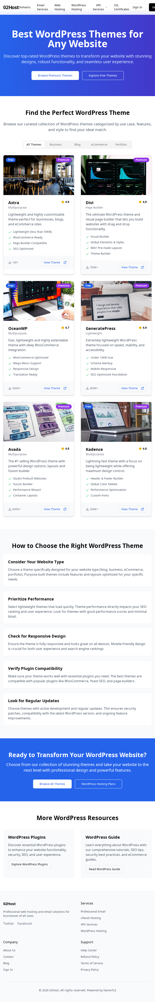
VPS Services (98, 7)
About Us (9, 950)
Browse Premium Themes (55, 75)
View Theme (52, 262)
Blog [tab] (77, 144)
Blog (6, 963)
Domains (24, 7)
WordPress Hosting (78, 7)
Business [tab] (56, 144)
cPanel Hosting (91, 918)
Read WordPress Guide (104, 869)
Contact (8, 957)
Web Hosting (59, 7)
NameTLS (110, 990)
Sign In (137, 7)
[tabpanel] (77, 335)
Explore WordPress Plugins (30, 864)
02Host (11, 7)
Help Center (89, 950)
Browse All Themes (52, 784)
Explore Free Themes (103, 75)
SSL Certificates (121, 7)
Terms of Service (92, 963)
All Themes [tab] (33, 144)
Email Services (42, 7)
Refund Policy (90, 957)
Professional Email (93, 911)
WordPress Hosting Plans (98, 784)
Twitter (8, 923)
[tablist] (77, 145)
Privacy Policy (90, 970)
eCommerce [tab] (99, 144)
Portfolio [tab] (121, 144)
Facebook (24, 923)
